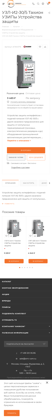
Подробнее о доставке (20, 167)
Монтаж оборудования (15, 288)
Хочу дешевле (36, 157)
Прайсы (6, 307)
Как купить (28, 183)
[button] (19, 267)
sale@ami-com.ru (28, 358)
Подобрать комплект (14, 314)
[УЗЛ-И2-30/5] (26, 71)
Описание (10, 183)
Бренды (6, 301)
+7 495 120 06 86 (28, 353)
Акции (5, 294)
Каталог (6, 282)
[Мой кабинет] (43, 4)
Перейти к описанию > (19, 140)
